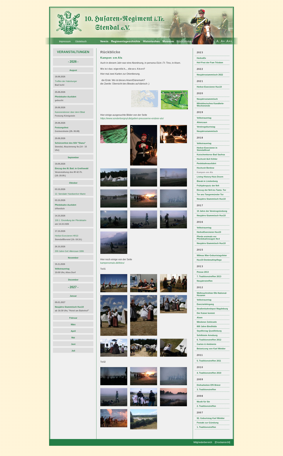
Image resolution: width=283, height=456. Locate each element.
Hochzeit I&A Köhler (207, 159)
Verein (104, 41)
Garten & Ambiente (206, 344)
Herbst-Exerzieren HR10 (66, 236)
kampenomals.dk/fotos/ (112, 263)
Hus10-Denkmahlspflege (209, 260)
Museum (168, 41)
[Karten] (145, 106)
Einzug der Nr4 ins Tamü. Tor (211, 190)
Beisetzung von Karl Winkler (211, 348)
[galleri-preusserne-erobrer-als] (114, 142)
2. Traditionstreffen (206, 406)
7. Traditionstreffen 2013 (209, 276)
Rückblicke (184, 41)
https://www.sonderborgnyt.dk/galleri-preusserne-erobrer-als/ (132, 118)
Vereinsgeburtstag (206, 127)
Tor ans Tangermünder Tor (210, 194)
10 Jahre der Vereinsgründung (212, 211)
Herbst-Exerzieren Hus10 (209, 87)
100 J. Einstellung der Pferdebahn (70, 220)
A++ (229, 41)
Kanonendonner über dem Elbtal (70, 112)
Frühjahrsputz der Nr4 (208, 185)
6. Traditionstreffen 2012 (209, 340)
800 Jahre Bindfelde (207, 326)
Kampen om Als (205, 172)
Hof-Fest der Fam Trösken (210, 62)
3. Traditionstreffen (206, 389)
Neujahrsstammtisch (207, 99)
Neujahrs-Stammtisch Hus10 (211, 199)
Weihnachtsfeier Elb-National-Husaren (212, 294)
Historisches (151, 41)
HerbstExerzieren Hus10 (209, 232)
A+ (223, 41)
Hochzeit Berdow (205, 168)
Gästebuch (81, 41)
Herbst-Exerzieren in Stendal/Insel (207, 149)
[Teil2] (114, 384)
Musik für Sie (203, 401)
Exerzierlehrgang (205, 304)
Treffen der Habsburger (66, 81)
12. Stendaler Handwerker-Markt (70, 194)
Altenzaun (202, 122)
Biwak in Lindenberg (207, 181)
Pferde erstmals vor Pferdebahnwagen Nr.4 (208, 237)
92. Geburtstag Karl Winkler (210, 418)
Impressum (65, 41)
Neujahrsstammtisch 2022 (210, 74)
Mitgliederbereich (202, 442)
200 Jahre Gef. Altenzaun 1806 (69, 251)
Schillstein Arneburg (207, 335)
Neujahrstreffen (205, 281)
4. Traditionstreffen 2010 (209, 373)
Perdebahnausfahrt (206, 163)
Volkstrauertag (204, 118)
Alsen (200, 317)
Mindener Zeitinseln (207, 322)
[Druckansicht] (222, 442)
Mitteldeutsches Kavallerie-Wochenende (210, 104)
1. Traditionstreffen (206, 427)
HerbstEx (201, 58)
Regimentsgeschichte (125, 41)
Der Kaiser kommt (206, 313)
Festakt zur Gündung (208, 422)
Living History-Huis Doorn (210, 177)
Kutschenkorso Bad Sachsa (211, 154)
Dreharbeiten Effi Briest (208, 385)
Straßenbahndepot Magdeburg (212, 308)
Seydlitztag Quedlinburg (209, 331)
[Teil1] (114, 291)
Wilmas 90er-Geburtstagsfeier (212, 255)
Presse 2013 (203, 272)
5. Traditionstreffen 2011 (209, 361)
